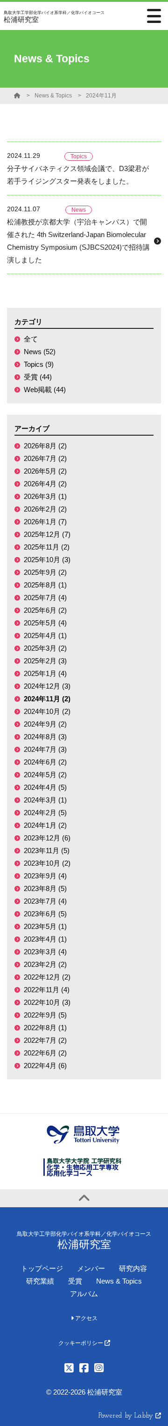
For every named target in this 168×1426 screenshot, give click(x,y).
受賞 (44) (38, 377)
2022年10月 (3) (47, 1002)
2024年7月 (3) (45, 749)
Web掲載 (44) (45, 390)
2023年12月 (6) (47, 838)
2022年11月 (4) (47, 990)
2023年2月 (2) (45, 964)
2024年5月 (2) (45, 775)
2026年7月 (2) (45, 458)
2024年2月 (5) (45, 813)
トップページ (42, 1268)
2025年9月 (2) (45, 572)
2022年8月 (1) (45, 1028)
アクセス (86, 1318)
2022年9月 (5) (45, 1015)
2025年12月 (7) (47, 534)
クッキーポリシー (81, 1343)
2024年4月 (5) (45, 787)
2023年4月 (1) (45, 939)
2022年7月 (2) (45, 1040)
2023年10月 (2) (47, 863)
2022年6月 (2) (45, 1053)
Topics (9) (39, 364)
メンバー (91, 1268)
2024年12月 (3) (47, 686)
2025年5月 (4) (45, 623)
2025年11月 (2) (47, 547)
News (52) (40, 352)
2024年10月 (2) (47, 711)
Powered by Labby (126, 1415)
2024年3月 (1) (45, 800)
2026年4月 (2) (45, 484)
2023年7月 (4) (45, 901)
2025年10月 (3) (47, 560)
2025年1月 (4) (45, 673)
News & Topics (53, 95)
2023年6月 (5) (45, 914)
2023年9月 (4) (45, 876)
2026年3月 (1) (45, 496)
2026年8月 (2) (45, 446)
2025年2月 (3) (45, 661)
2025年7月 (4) (45, 598)
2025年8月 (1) (45, 585)
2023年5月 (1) (45, 926)
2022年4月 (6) (45, 1066)
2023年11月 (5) (47, 850)
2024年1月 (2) (45, 825)
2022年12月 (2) (47, 977)
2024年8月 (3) (45, 737)
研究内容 (133, 1268)
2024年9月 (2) (45, 724)
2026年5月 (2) (45, 471)
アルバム (84, 1294)
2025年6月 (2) (45, 610)
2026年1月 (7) (45, 522)
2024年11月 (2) (47, 699)
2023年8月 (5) (45, 888)
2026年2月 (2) (45, 509)
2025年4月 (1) (45, 635)
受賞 (75, 1281)
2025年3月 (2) (45, 648)
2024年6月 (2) (45, 762)
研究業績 (40, 1281)
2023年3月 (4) (45, 952)
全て (31, 339)
